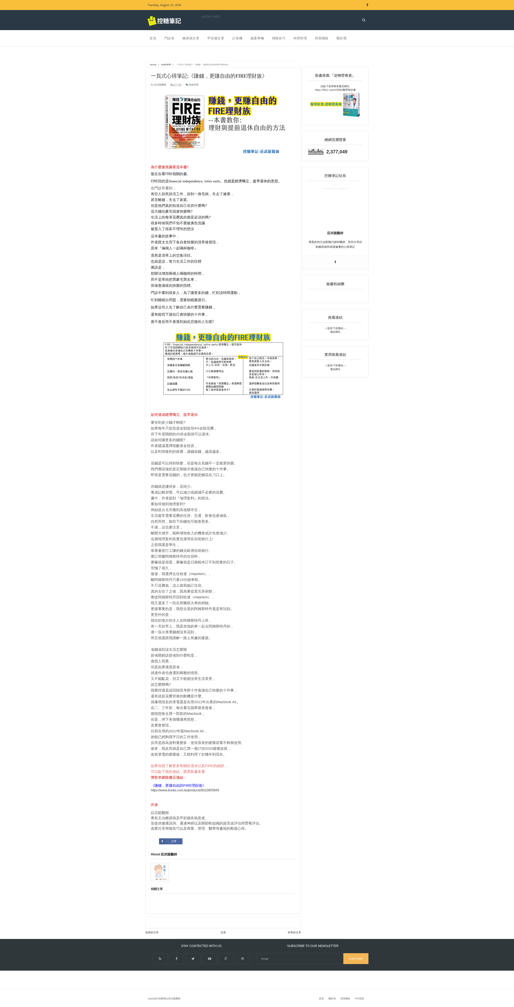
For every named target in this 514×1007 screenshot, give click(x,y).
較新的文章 (152, 932)
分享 (173, 841)
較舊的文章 (294, 932)
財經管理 (194, 84)
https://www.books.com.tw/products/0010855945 (185, 790)
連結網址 (335, 331)
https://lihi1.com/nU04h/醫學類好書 (335, 89)
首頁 (223, 932)
